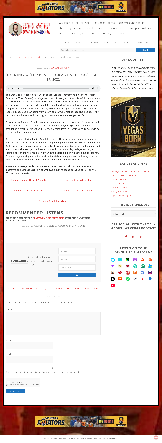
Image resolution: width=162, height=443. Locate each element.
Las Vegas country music (49, 218)
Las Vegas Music (78, 226)
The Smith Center (119, 187)
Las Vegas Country (63, 226)
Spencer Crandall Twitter (78, 180)
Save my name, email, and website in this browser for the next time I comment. (42, 372)
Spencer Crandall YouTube (53, 201)
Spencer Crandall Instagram (28, 190)
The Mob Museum (119, 179)
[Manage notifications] (156, 437)
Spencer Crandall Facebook (77, 190)
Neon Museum (118, 183)
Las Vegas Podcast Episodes (42, 226)
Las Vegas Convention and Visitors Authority (132, 171)
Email (9, 354)
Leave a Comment (62, 68)
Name (9, 340)
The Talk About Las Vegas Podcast (29, 28)
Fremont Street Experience (123, 175)
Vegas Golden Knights (121, 195)
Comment (11, 309)
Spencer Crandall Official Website (28, 180)
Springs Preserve (119, 191)
